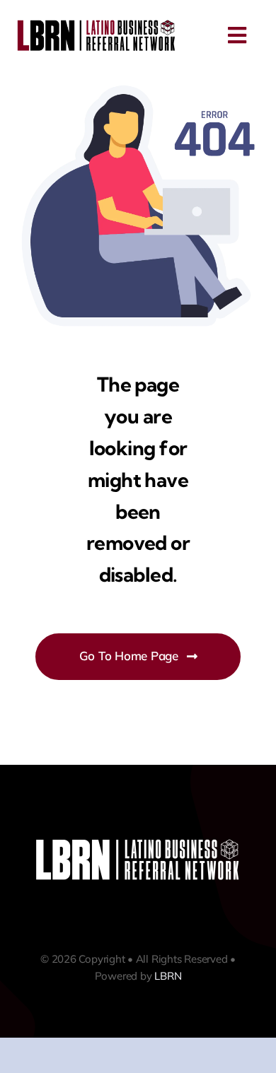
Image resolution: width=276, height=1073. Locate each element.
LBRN (167, 976)
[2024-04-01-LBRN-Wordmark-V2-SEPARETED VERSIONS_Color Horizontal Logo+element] (96, 23)
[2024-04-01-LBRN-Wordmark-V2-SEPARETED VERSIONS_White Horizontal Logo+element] (138, 841)
